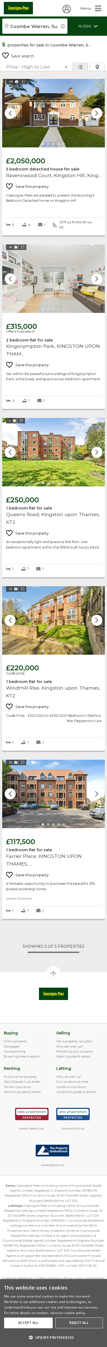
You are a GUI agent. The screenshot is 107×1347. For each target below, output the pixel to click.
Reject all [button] (79, 1322)
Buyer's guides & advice (21, 1056)
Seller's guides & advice (73, 1056)
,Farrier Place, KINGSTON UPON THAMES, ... (53, 839)
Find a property (15, 1041)
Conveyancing (15, 1051)
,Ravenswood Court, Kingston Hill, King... (53, 157)
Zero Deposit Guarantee (22, 1082)
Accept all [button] (28, 1322)
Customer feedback (17, 1278)
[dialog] (53, 1313)
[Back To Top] (53, 974)
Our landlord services (72, 1082)
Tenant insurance (17, 1087)
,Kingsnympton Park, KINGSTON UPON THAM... (53, 326)
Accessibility (96, 1278)
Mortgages (11, 1046)
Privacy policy (74, 1278)
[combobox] (34, 26)
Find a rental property (20, 1077)
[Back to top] (54, 994)
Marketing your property (74, 1051)
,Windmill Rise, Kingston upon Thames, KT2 (53, 668)
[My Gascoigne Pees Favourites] (67, 11)
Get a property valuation (74, 1041)
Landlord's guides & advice (76, 1092)
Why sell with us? (69, 1046)
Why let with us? (69, 1077)
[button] (53, 1337)
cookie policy (74, 1312)
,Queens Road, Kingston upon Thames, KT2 (53, 497)
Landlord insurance (71, 1087)
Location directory (48, 1278)
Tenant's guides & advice (22, 1092)
